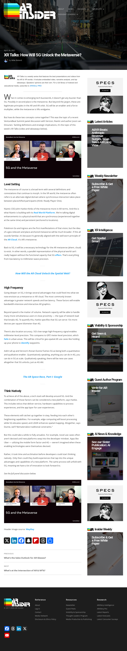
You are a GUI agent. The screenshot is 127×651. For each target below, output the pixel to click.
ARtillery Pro (102, 609)
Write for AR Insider (99, 389)
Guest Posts (71, 609)
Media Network (41, 616)
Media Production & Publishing (79, 619)
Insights (82, 9)
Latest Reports (103, 612)
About (61, 9)
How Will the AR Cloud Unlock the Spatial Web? (42, 273)
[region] (105, 146)
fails (6, 339)
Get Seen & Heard (99, 335)
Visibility (97, 9)
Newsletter (70, 605)
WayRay (30, 529)
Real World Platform (44, 212)
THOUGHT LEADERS (67, 14)
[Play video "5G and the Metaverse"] (42, 156)
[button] (105, 146)
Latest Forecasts (103, 616)
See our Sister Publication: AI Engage (101, 445)
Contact (38, 612)
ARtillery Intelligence (105, 605)
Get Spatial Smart (99, 240)
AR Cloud (12, 239)
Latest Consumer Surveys (107, 619)
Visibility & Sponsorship (76, 612)
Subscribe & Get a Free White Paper (102, 187)
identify (25, 342)
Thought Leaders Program (77, 616)
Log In (37, 609)
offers (58, 255)
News (71, 9)
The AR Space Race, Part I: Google (42, 376)
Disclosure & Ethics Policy (45, 619)
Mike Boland (17, 60)
